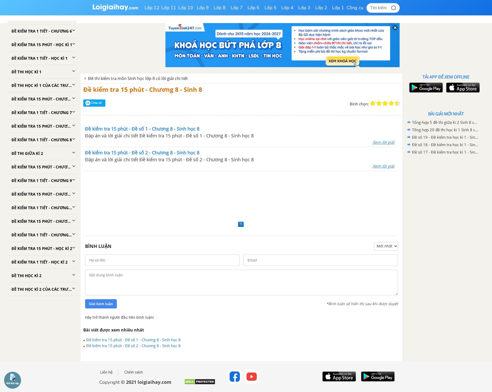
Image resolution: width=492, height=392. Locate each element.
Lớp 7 (237, 8)
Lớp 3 (304, 8)
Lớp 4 (287, 8)
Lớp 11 (168, 8)
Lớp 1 (338, 8)
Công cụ (355, 8)
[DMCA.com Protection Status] (199, 384)
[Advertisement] (241, 195)
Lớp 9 (203, 8)
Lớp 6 (254, 8)
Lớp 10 (185, 8)
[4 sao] (391, 103)
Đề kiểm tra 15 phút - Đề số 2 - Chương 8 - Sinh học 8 (133, 345)
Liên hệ (106, 372)
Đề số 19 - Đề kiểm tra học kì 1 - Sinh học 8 (445, 137)
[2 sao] (379, 103)
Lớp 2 (321, 8)
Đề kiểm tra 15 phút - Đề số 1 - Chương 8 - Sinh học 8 (133, 339)
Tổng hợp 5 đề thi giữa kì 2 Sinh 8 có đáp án (445, 122)
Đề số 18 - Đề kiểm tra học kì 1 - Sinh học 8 (445, 144)
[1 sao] (373, 103)
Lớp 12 (152, 8)
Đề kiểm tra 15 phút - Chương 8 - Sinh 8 (142, 89)
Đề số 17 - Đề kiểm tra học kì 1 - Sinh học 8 (445, 152)
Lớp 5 (270, 8)
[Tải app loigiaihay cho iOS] (462, 88)
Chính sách (133, 372)
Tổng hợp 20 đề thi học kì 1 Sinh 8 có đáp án (445, 129)
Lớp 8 (220, 8)
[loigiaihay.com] (115, 9)
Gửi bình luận (101, 304)
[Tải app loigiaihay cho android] (425, 88)
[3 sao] (385, 103)
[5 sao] (397, 103)
